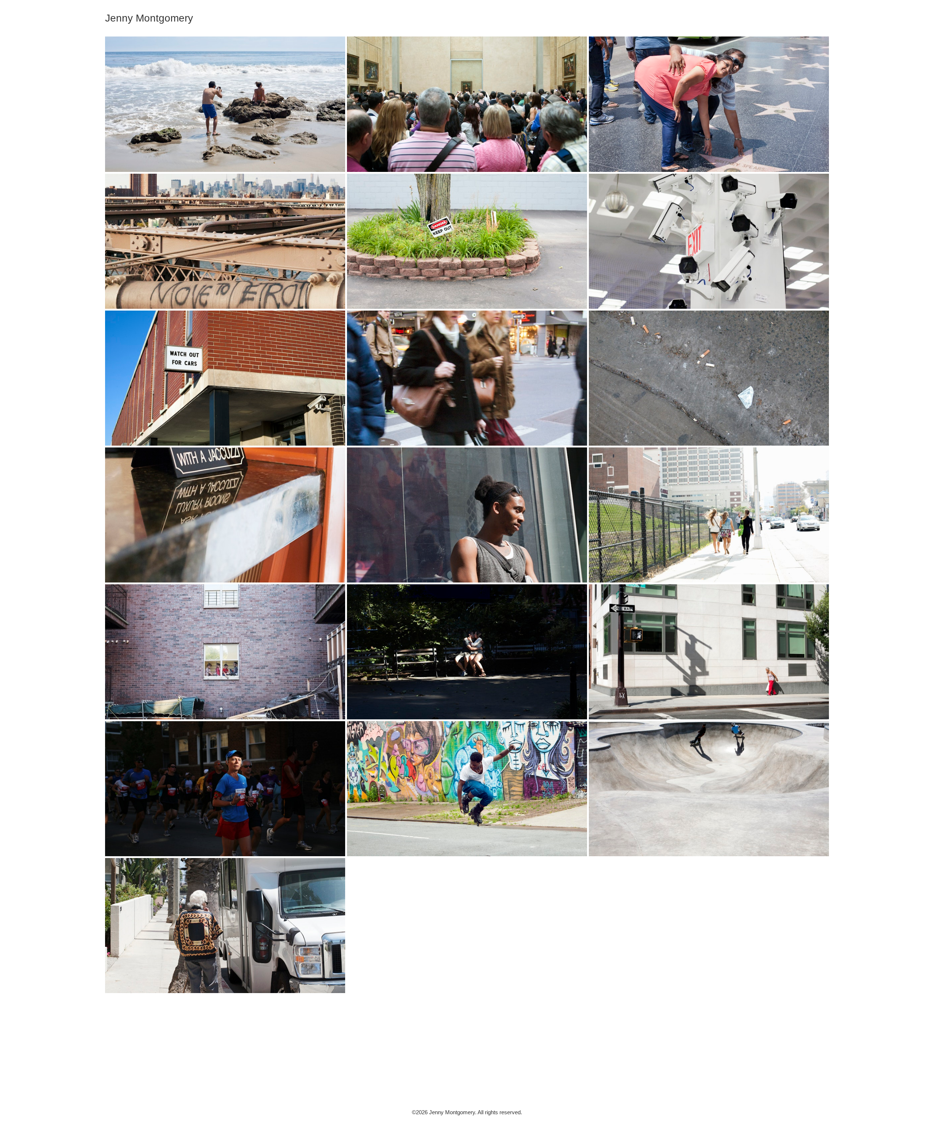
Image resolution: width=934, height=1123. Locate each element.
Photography (816, 22)
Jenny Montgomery (467, 1079)
